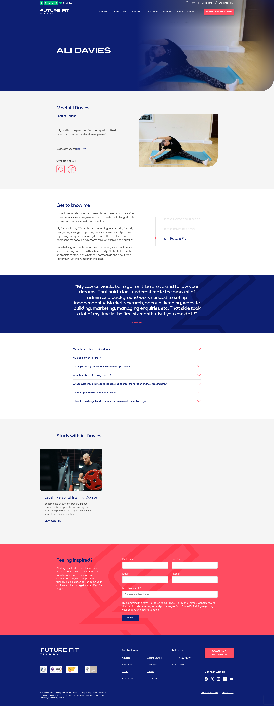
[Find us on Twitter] (212, 679)
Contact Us (192, 11)
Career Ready (151, 11)
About (180, 11)
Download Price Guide (219, 11)
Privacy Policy (175, 602)
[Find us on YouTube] (231, 679)
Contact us (152, 678)
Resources (167, 11)
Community (127, 678)
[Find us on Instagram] (218, 679)
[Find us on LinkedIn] (225, 679)
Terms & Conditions (199, 602)
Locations (135, 11)
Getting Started (119, 11)
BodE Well (81, 148)
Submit (131, 617)
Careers (150, 671)
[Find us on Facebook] (206, 679)
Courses (103, 11)
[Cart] (193, 3)
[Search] (187, 3)
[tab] (186, 222)
